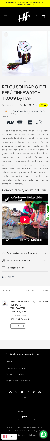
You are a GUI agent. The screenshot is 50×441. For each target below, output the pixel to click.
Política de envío (35, 435)
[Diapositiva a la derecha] (31, 81)
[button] (5, 17)
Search (9, 361)
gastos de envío (24, 114)
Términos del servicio (15, 367)
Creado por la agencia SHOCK (32, 427)
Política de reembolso (15, 374)
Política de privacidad (36, 431)
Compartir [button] (9, 276)
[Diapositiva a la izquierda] (19, 81)
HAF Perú (16, 427)
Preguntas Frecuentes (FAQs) (18, 380)
